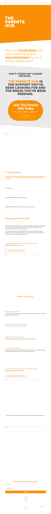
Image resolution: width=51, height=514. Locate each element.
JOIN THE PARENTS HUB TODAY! (15, 376)
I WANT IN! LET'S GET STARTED (15, 251)
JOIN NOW (25, 116)
